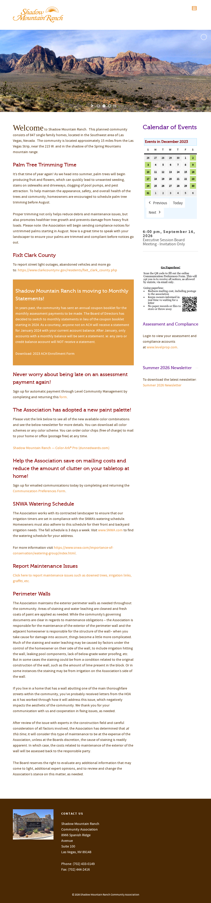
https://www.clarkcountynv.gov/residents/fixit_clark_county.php (67, 270)
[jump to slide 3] (109, 105)
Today (178, 203)
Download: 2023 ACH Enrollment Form (45, 353)
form (63, 397)
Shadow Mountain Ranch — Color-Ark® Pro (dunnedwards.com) (61, 448)
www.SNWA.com (110, 530)
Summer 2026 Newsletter (162, 385)
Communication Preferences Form (39, 491)
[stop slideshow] (115, 105)
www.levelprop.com (162, 347)
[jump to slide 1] (98, 105)
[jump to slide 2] (104, 105)
